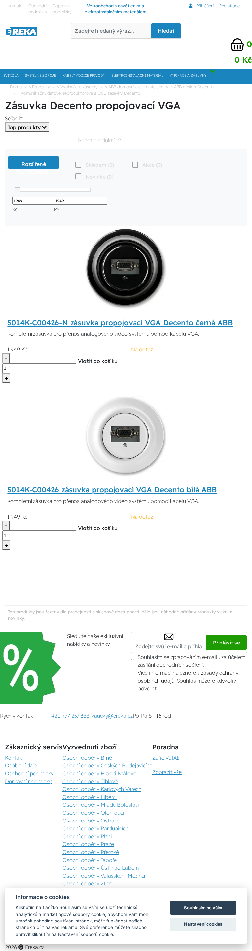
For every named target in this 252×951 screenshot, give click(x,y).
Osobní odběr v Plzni (87, 836)
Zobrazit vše (167, 772)
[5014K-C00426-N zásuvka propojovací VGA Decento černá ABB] (126, 269)
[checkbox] (93, 176)
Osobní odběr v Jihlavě (90, 781)
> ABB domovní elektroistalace (134, 86)
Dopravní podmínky (62, 8)
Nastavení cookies (203, 924)
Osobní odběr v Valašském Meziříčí (103, 875)
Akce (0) (152, 165)
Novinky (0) (99, 177)
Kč (14, 209)
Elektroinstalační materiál (137, 75)
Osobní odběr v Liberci (89, 797)
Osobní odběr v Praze (88, 844)
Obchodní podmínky (37, 8)
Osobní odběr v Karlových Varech (101, 789)
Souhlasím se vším (203, 907)
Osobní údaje (21, 765)
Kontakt (15, 5)
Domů (16, 86)
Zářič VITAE (165, 757)
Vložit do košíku (98, 361)
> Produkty (39, 86)
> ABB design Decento (192, 86)
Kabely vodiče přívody (83, 75)
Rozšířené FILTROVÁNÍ (33, 165)
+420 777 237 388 (68, 715)
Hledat (166, 31)
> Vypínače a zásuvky (77, 86)
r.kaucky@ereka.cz (111, 715)
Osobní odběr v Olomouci (93, 812)
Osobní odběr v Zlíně (87, 883)
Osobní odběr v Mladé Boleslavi (100, 805)
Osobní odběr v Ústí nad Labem (100, 867)
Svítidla (11, 75)
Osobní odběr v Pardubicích (95, 828)
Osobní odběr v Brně (87, 757)
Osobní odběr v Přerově (90, 852)
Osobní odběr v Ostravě (91, 820)
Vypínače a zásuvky (188, 75)
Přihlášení (204, 5)
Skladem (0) (100, 165)
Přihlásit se (226, 642)
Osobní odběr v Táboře (89, 860)
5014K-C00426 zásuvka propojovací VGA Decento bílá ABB (112, 489)
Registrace (229, 5)
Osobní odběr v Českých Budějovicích (107, 765)
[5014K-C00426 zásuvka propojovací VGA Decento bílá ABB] (126, 436)
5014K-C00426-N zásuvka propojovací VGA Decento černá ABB (120, 322)
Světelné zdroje (40, 75)
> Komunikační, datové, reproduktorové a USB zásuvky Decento (78, 93)
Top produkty (25, 127)
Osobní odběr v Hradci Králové (99, 773)
